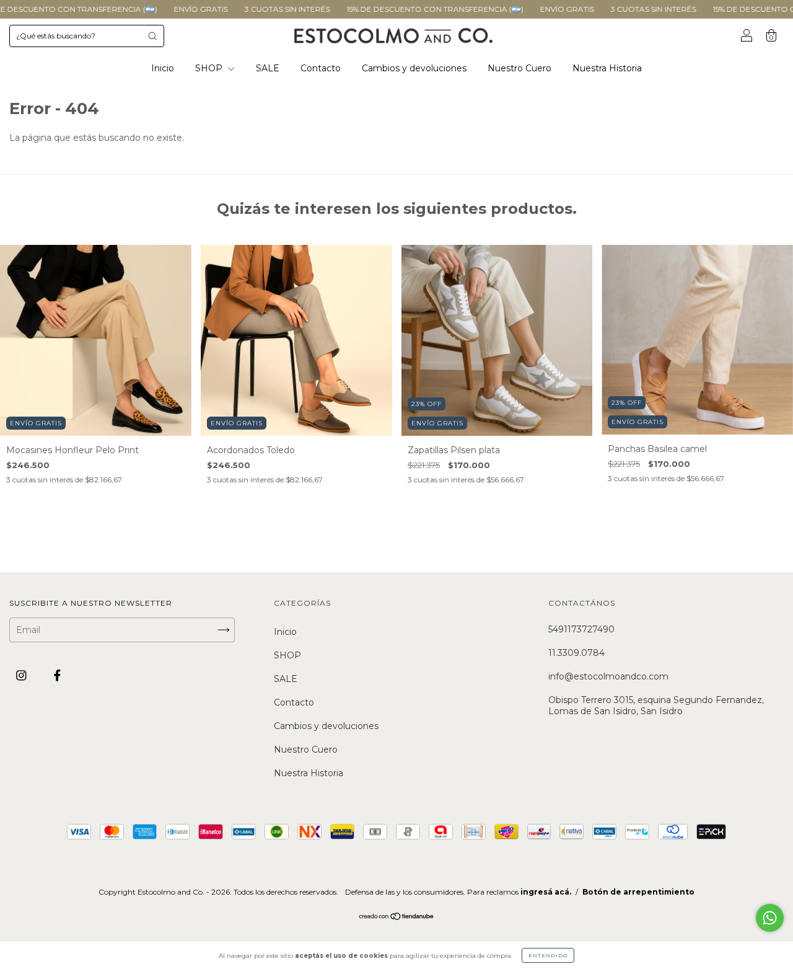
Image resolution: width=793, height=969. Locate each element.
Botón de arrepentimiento (638, 891)
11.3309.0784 (576, 652)
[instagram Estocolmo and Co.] (22, 675)
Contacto (320, 68)
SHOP (210, 68)
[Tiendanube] (397, 917)
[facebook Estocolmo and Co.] (57, 675)
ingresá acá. (545, 891)
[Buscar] (152, 35)
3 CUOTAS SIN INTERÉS (251, 9)
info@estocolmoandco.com (608, 676)
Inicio (162, 68)
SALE (267, 68)
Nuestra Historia (607, 68)
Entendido (547, 955)
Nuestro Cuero (519, 68)
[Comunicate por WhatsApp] (770, 918)
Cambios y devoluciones (414, 68)
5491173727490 (581, 629)
